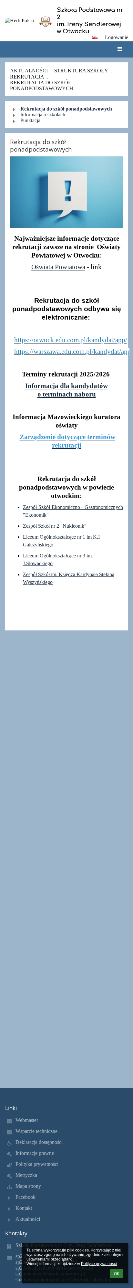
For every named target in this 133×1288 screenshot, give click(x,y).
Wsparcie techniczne (36, 1131)
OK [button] (116, 1274)
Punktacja (30, 120)
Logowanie (116, 37)
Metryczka (26, 1175)
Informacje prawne (34, 1153)
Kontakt (23, 1208)
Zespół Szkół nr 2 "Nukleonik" (55, 526)
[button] (95, 37)
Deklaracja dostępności (39, 1142)
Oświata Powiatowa (58, 266)
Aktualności (29, 70)
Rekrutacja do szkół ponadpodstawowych (41, 85)
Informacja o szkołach (42, 114)
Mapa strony (28, 1186)
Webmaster (26, 1120)
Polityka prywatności (36, 1164)
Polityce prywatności (99, 1264)
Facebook (25, 1197)
